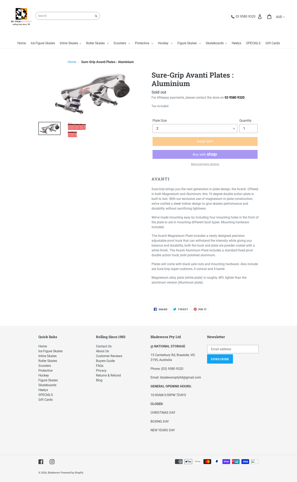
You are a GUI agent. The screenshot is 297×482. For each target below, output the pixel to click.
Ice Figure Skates (50, 351)
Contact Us (104, 346)
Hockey (43, 375)
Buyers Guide (105, 361)
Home (72, 62)
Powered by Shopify (72, 472)
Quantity (245, 120)
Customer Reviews (109, 356)
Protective (45, 370)
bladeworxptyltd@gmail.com (180, 377)
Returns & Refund (108, 375)
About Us (102, 351)
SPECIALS (45, 395)
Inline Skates (47, 356)
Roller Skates (47, 361)
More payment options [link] (205, 164)
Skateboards (47, 385)
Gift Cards (45, 400)
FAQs (99, 366)
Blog (99, 380)
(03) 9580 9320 (172, 369)
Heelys (43, 390)
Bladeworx (54, 472)
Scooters (44, 366)
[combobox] (68, 15)
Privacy (101, 370)
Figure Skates (48, 380)
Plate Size (160, 120)
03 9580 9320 (234, 97)
